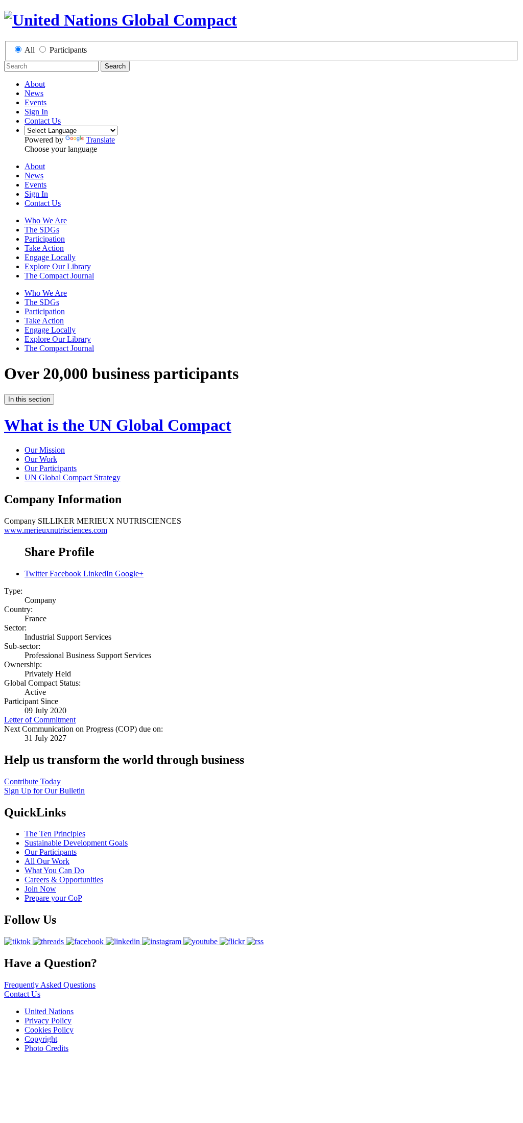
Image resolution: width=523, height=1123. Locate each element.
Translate (100, 139)
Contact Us (43, 120)
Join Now (40, 888)
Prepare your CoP (53, 898)
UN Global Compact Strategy (73, 477)
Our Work (41, 459)
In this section (29, 399)
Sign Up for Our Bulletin (44, 790)
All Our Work (47, 861)
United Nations (49, 1011)
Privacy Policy (48, 1020)
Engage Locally (50, 257)
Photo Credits (46, 1048)
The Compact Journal (59, 275)
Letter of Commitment (40, 719)
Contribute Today (32, 781)
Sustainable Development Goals (76, 842)
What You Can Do (54, 870)
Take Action (44, 248)
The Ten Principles (55, 833)
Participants (68, 49)
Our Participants (51, 468)
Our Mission (45, 450)
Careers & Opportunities (64, 879)
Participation (45, 239)
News (34, 93)
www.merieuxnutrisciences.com (55, 530)
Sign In (36, 111)
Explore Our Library (58, 266)
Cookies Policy (49, 1029)
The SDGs (42, 229)
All (30, 49)
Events (35, 102)
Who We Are (46, 220)
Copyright (41, 1039)
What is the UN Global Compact (117, 425)
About (35, 84)
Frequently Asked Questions (50, 984)
